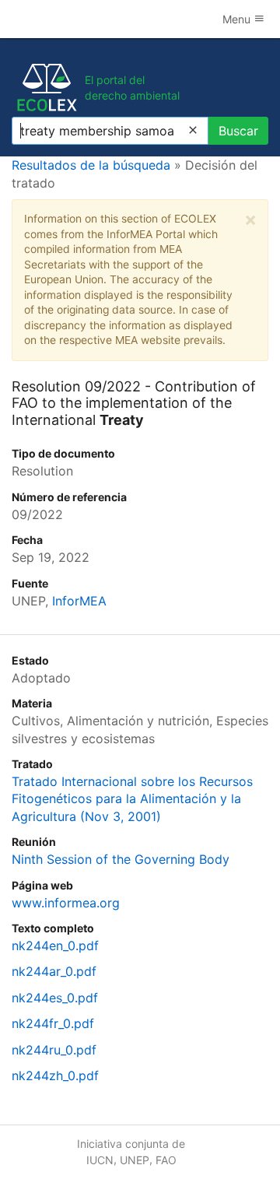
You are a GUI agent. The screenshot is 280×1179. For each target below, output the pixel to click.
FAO (166, 1160)
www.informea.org (66, 903)
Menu (238, 19)
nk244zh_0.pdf (55, 1075)
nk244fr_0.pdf (53, 1023)
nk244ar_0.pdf (54, 971)
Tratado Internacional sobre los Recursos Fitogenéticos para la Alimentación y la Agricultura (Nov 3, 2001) (132, 799)
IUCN (100, 1160)
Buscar (238, 131)
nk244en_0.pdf (55, 945)
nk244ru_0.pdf (54, 1050)
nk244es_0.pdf (55, 997)
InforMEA (79, 601)
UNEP (134, 1160)
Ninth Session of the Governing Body (120, 859)
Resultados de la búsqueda (91, 165)
